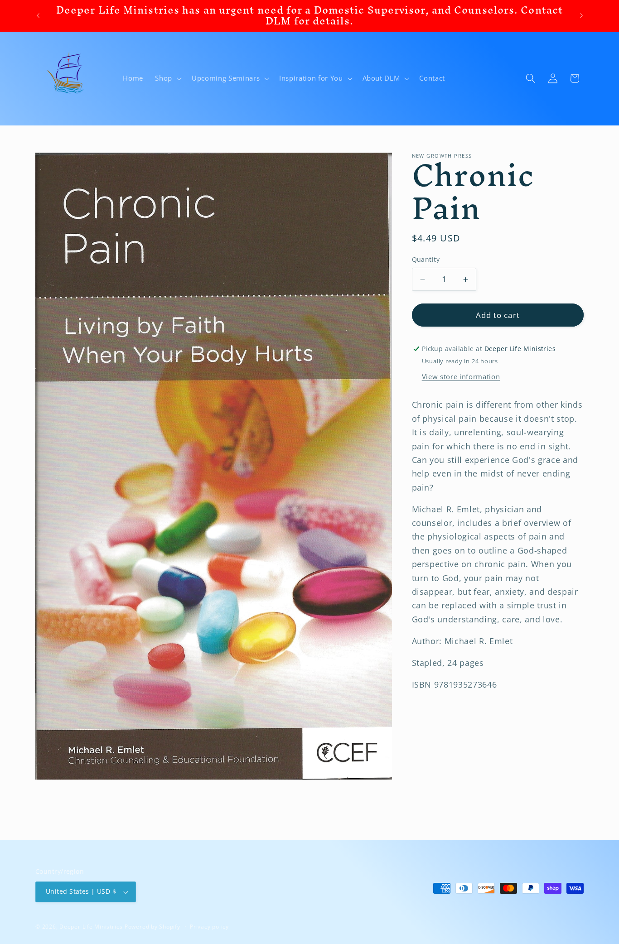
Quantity (426, 259)
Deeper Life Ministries (91, 926)
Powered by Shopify (152, 926)
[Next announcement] (581, 15)
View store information (461, 377)
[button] (167, 78)
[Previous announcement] (38, 15)
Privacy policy (209, 926)
